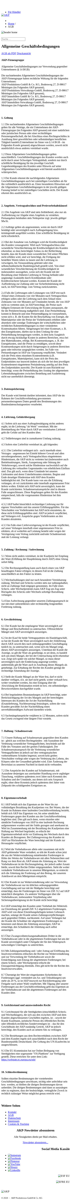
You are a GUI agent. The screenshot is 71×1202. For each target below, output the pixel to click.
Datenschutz (14, 1118)
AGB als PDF (8, 53)
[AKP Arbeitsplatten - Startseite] (5, 15)
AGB (11, 1115)
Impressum (13, 1121)
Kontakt (12, 1112)
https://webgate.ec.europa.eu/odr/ (18, 1059)
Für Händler (14, 12)
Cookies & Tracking (18, 1124)
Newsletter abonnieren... (35, 1142)
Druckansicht (24, 53)
